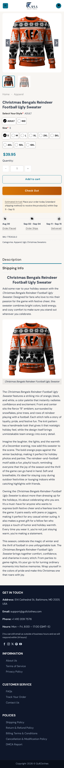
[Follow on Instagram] (8, 644)
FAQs (9, 691)
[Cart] (58, 6)
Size (5, 127)
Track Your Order (16, 697)
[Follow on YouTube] (20, 644)
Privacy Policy (14, 671)
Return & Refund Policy (20, 727)
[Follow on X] (12, 644)
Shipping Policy (15, 722)
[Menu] (5, 6)
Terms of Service (16, 666)
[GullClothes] (32, 6)
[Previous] (8, 43)
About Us (11, 660)
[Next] (56, 43)
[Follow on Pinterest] (16, 644)
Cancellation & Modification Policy (26, 739)
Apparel (19, 94)
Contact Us (12, 702)
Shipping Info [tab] (13, 268)
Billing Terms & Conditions (21, 733)
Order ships (32, 228)
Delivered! (56, 228)
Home (6, 94)
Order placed (9, 228)
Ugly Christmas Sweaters (34, 242)
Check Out (32, 190)
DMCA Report (14, 744)
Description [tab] (11, 259)
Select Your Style (12, 113)
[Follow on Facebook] (4, 644)
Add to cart (32, 179)
